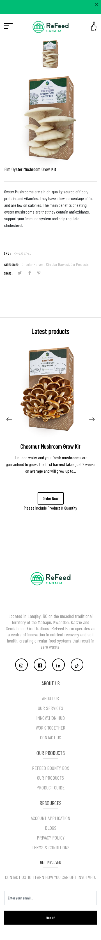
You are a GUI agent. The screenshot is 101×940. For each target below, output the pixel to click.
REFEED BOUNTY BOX (50, 768)
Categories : (11, 264)
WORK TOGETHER (50, 728)
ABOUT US (50, 698)
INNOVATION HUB (50, 718)
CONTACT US (50, 737)
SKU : (8, 253)
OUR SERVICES (50, 708)
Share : (8, 273)
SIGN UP (50, 918)
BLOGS (50, 828)
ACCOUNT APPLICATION (50, 818)
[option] (50, 56)
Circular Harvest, (34, 264)
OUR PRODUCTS (50, 778)
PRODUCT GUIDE (50, 787)
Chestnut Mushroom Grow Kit (50, 446)
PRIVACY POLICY (51, 837)
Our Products (79, 264)
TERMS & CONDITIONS (51, 847)
